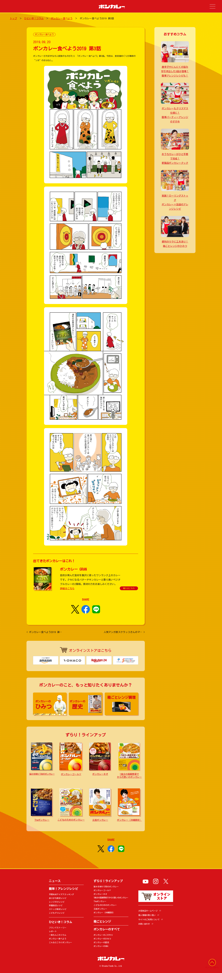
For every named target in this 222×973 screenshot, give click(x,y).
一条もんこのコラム (57, 935)
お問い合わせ (144, 924)
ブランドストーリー (57, 928)
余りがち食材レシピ (57, 898)
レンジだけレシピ (56, 902)
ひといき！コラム (34, 18)
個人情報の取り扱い (147, 915)
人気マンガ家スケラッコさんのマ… (124, 632)
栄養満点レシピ (55, 905)
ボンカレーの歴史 (101, 942)
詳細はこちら (67, 588)
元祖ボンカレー (100, 820)
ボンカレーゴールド (71, 774)
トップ (13, 18)
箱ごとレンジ (102, 921)
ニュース (54, 880)
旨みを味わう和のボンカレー (42, 774)
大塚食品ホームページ (148, 911)
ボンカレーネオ (100, 774)
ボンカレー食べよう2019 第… (44, 632)
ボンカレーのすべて (107, 929)
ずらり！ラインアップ (108, 880)
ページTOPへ (212, 967)
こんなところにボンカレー (60, 942)
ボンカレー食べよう (62, 18)
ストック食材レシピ (57, 909)
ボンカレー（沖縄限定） (129, 820)
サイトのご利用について (148, 919)
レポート (53, 931)
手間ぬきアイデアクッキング (61, 894)
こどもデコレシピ (56, 913)
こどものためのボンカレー (71, 820)
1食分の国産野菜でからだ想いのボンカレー (111, 898)
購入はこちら (129, 588)
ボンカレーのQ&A (101, 946)
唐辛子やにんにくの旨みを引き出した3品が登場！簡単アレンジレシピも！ (175, 71)
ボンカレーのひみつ (102, 939)
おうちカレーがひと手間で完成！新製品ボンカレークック (175, 158)
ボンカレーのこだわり (103, 935)
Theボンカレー (41, 820)
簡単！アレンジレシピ (63, 888)
